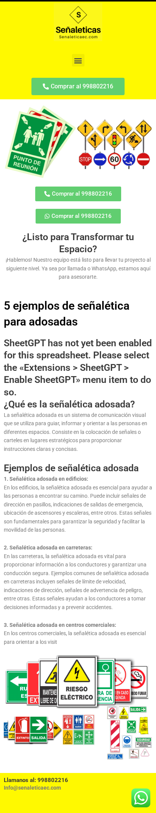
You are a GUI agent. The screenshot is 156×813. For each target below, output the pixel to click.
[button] (78, 60)
